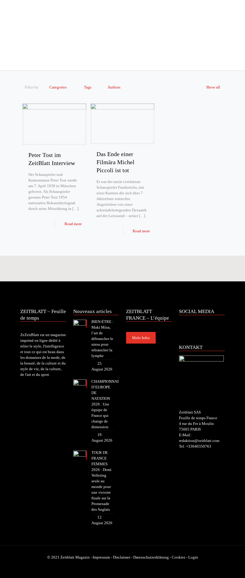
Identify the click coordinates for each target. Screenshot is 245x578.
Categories (58, 87)
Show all (213, 87)
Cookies (178, 557)
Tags (87, 87)
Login (193, 557)
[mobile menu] (25, 62)
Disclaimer (121, 557)
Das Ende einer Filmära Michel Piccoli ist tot (115, 162)
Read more (73, 224)
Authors (114, 87)
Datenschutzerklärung (151, 557)
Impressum (101, 557)
